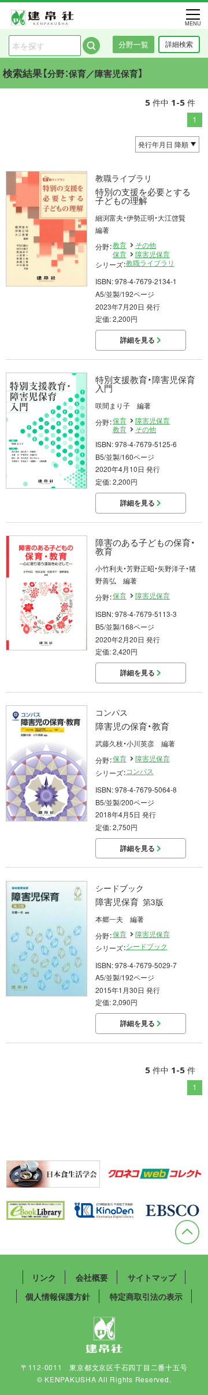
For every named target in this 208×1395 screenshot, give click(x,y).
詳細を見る (138, 339)
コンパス (140, 771)
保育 (120, 254)
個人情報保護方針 (57, 1296)
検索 (91, 45)
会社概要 (92, 1277)
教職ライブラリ (150, 263)
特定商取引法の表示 (146, 1296)
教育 (120, 245)
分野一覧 (133, 44)
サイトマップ (152, 1277)
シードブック (147, 946)
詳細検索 (179, 44)
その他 (145, 245)
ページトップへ (187, 1232)
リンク (44, 1277)
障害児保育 (152, 254)
